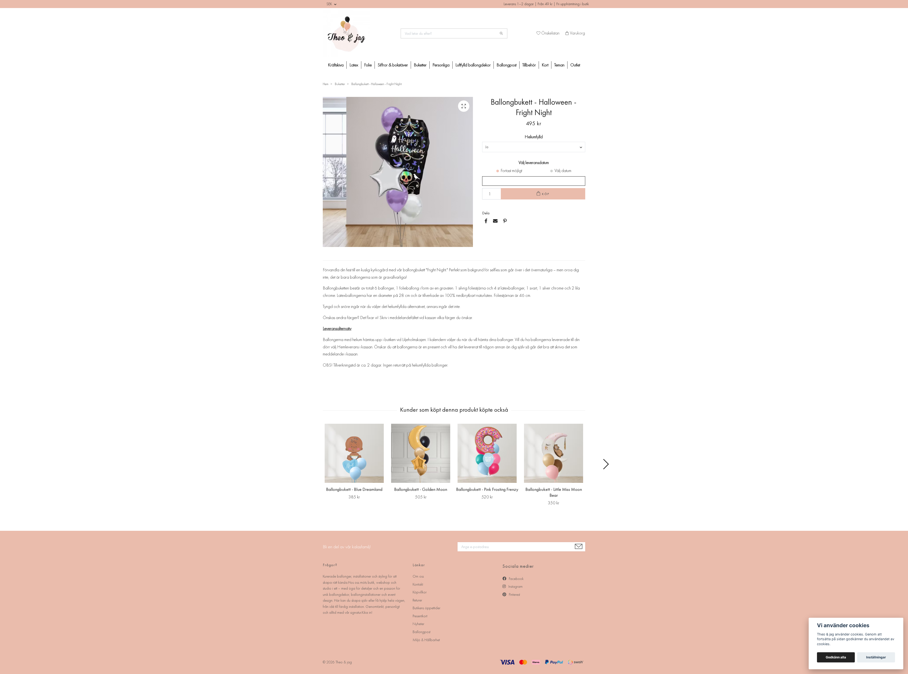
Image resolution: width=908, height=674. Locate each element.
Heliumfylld (534, 137)
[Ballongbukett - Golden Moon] (420, 453)
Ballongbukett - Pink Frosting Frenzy (487, 489)
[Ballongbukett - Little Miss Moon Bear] (553, 453)
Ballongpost (506, 65)
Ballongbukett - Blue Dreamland (354, 489)
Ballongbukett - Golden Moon (420, 489)
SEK (330, 3)
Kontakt (418, 584)
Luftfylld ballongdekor (473, 65)
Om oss (418, 576)
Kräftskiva (336, 65)
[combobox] (533, 147)
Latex (353, 65)
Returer (417, 600)
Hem (325, 84)
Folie (368, 65)
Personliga (441, 65)
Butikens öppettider (426, 607)
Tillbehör (529, 65)
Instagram (515, 586)
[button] (605, 464)
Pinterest (514, 594)
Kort (545, 65)
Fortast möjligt (511, 170)
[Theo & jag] (359, 33)
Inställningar (876, 657)
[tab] (328, 257)
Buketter (420, 65)
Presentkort (420, 616)
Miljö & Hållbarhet (426, 639)
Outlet (575, 65)
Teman (559, 65)
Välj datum (562, 170)
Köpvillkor (420, 592)
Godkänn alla (836, 657)
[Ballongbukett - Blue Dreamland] (354, 453)
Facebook (516, 578)
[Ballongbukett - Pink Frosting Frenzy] (487, 453)
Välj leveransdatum (534, 162)
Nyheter (418, 623)
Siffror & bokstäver (393, 65)
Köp (546, 194)
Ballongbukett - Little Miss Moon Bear (553, 492)
